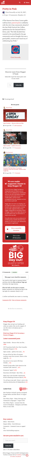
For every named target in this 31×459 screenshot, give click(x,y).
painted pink (16, 23)
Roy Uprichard (9, 152)
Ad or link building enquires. (11, 430)
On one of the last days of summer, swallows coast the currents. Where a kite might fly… (14, 169)
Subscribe (19, 85)
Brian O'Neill (9, 107)
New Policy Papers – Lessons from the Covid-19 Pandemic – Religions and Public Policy (15, 404)
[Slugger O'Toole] (3, 2)
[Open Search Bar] (19, 2)
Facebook (18, 456)
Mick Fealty (11, 422)
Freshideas (19, 454)
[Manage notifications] (27, 455)
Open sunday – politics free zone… (12, 145)
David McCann (16, 424)
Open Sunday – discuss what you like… (13, 123)
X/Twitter (12, 456)
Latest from (7, 389)
